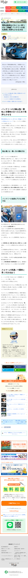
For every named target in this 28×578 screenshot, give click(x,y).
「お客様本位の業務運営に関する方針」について (20, 553)
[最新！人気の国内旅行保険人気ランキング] (14, 446)
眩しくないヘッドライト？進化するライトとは (16, 405)
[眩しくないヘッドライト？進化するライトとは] (4, 405)
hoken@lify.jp (14, 511)
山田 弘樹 (9, 36)
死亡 (8, 7)
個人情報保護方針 (4, 546)
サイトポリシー (17, 550)
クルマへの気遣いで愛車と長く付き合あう (12, 101)
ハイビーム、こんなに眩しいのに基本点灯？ (15, 409)
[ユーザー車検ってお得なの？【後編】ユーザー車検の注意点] (4, 395)
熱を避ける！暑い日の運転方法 (11, 96)
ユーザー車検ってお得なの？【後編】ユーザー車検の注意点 (16, 395)
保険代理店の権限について (6, 552)
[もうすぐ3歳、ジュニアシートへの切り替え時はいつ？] (4, 400)
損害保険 (2, 10)
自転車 (22, 10)
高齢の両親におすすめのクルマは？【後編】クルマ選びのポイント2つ (20, 422)
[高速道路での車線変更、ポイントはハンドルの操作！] (4, 415)
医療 (13, 7)
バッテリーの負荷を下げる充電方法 (12, 99)
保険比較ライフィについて (14, 544)
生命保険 (2, 7)
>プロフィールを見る (13, 39)
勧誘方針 (16, 546)
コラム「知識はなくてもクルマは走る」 (14, 433)
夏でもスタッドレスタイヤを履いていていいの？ (8, 422)
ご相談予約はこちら (14, 503)
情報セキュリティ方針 (5, 548)
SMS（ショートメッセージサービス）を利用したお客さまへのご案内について (14, 515)
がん (19, 7)
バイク (14, 10)
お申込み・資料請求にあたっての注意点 (7, 559)
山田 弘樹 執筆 (7, 427)
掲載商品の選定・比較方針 (19, 548)
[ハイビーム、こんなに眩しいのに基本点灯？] (4, 410)
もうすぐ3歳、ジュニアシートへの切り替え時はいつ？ (16, 400)
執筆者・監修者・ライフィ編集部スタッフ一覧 (20, 556)
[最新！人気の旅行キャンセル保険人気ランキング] (14, 456)
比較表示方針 (3, 550)
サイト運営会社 (17, 558)
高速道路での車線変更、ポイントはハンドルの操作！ (16, 414)
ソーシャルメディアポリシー (6, 555)
